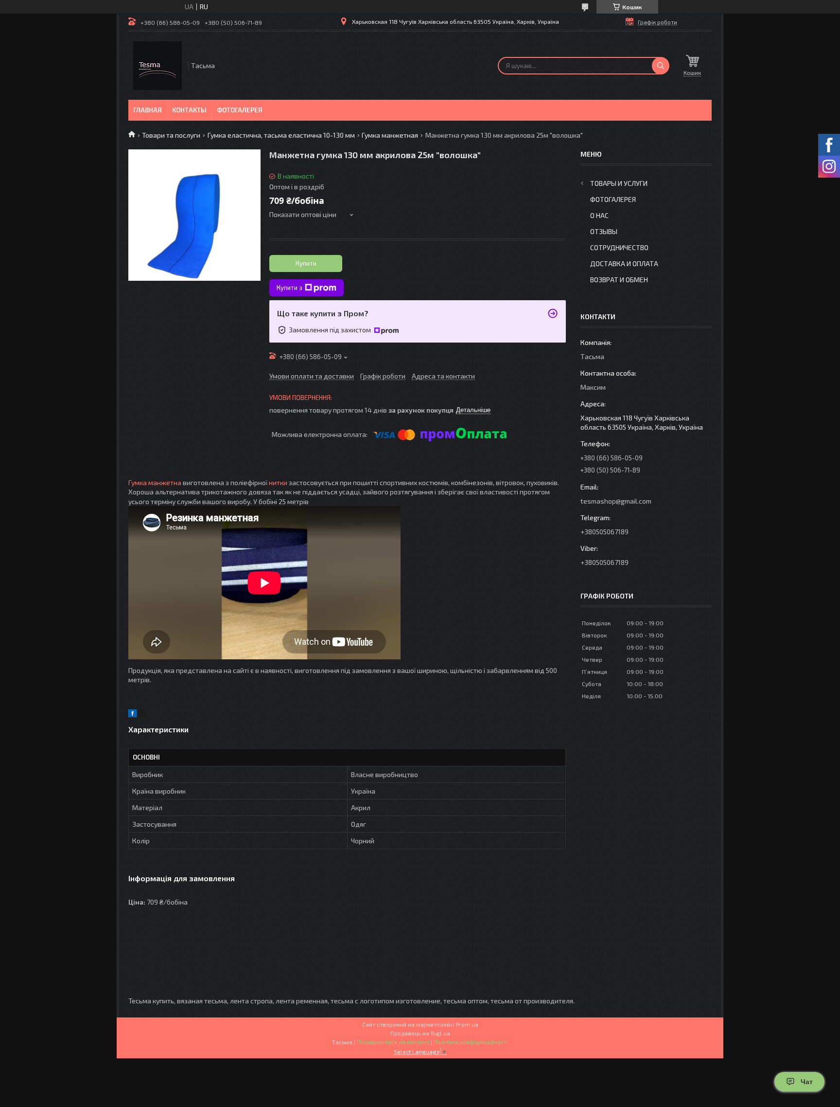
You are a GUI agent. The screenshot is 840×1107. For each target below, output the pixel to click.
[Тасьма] (157, 65)
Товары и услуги (619, 183)
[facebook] (132, 714)
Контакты (189, 110)
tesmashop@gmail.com (615, 501)
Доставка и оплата (624, 263)
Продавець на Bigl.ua (420, 1033)
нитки (278, 482)
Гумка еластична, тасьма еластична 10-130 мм (281, 135)
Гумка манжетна (154, 482)
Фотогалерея (239, 110)
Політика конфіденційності (471, 1041)
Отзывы (603, 231)
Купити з (289, 287)
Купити (306, 263)
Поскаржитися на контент (393, 1041)
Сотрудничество (619, 247)
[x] (143, 714)
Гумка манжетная (390, 135)
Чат (807, 1082)
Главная (147, 110)
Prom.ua (467, 1024)
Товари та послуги (171, 135)
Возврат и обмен (619, 279)
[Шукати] (660, 65)
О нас (599, 215)
